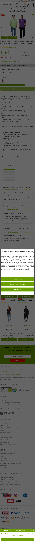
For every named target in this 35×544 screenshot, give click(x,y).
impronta (22, 272)
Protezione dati (15, 272)
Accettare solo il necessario (17, 284)
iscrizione (17, 540)
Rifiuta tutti (17, 289)
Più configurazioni (18, 293)
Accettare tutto (17, 279)
